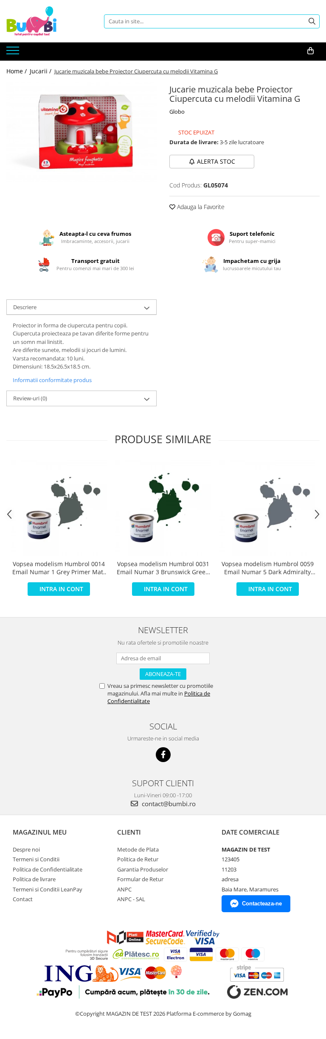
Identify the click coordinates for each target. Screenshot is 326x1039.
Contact (23, 899)
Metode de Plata (138, 849)
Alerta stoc (216, 161)
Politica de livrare (34, 879)
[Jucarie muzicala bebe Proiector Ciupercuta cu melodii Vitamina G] (81, 132)
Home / (17, 71)
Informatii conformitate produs (52, 380)
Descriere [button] (25, 307)
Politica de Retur (137, 859)
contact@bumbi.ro (168, 803)
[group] (81, 132)
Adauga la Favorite (200, 207)
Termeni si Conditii (36, 859)
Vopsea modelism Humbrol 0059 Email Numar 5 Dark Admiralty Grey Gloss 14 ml (268, 568)
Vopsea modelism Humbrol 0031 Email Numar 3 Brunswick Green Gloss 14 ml (163, 568)
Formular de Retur (140, 879)
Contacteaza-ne (262, 903)
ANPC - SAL (131, 899)
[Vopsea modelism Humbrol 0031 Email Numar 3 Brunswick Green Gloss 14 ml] (163, 508)
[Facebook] (163, 754)
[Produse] (13, 53)
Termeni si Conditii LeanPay (47, 889)
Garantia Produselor (142, 869)
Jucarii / (41, 71)
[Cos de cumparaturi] (310, 50)
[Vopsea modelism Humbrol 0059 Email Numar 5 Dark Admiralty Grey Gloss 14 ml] (267, 508)
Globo (177, 111)
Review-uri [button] (30, 398)
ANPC (124, 889)
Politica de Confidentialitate (47, 869)
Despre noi (26, 849)
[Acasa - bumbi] (48, 21)
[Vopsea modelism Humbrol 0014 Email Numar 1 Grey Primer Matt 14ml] (59, 508)
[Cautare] (312, 21)
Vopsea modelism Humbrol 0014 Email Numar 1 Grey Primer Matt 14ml (58, 568)
